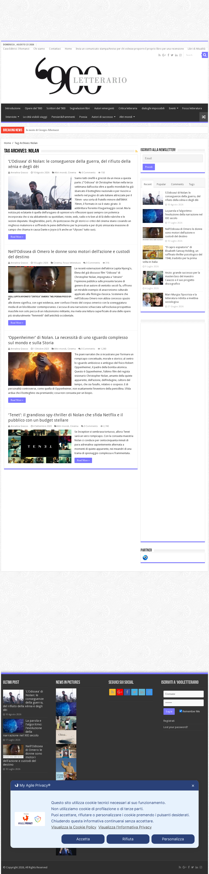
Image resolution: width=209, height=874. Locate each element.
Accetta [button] (83, 839)
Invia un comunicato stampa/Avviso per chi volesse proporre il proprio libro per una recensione (130, 48)
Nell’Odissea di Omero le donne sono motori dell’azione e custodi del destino (183, 232)
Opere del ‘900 (33, 108)
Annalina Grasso (19, 172)
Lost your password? (175, 727)
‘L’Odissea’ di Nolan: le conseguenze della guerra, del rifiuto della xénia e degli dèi (182, 196)
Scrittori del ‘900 (56, 108)
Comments (177, 184)
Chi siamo (39, 48)
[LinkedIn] (176, 55)
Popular (161, 184)
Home (68, 48)
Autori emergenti (104, 108)
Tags (192, 184)
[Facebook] (168, 55)
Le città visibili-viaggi (35, 116)
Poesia (83, 116)
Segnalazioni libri (80, 108)
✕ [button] (193, 786)
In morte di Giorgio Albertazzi (42, 129)
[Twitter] (172, 55)
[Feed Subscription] (136, 151)
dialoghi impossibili (153, 108)
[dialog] (104, 814)
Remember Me (191, 711)
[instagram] (180, 55)
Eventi (172, 108)
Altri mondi (125, 116)
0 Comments (89, 172)
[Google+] (164, 55)
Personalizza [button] (173, 839)
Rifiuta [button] (127, 839)
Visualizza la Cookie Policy (73, 827)
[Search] (205, 55)
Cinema (72, 172)
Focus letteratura (192, 108)
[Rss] (159, 55)
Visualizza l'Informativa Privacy (125, 827)
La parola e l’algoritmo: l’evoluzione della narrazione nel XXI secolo (183, 214)
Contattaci (55, 48)
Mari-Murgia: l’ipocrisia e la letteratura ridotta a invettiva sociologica (181, 298)
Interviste (11, 116)
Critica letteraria (128, 108)
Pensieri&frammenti (63, 116)
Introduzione (12, 108)
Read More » (17, 236)
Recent (148, 184)
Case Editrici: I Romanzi (16, 48)
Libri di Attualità (196, 48)
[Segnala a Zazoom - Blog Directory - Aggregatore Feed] (145, 557)
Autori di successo (102, 116)
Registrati (169, 720)
